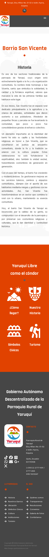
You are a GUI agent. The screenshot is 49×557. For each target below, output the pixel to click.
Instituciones (13, 517)
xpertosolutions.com (20, 548)
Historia (11, 497)
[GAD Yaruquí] (6, 462)
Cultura (11, 513)
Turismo (11, 521)
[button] (45, 18)
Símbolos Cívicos (15, 509)
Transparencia (36, 501)
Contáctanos (35, 517)
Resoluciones (36, 505)
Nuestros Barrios (15, 501)
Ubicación (12, 505)
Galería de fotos (37, 513)
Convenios (34, 509)
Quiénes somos (37, 497)
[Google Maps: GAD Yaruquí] (17, 462)
